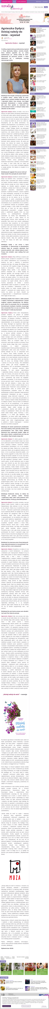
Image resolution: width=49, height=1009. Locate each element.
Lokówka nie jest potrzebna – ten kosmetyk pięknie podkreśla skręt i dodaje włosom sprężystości (41, 136)
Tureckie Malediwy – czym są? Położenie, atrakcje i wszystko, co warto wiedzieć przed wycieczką (41, 109)
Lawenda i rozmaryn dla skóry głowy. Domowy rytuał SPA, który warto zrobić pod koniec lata (41, 124)
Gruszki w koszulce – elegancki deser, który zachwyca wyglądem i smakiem (40, 181)
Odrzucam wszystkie (26, 1006)
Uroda (2, 12)
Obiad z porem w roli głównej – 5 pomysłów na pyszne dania (41, 168)
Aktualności (33, 66)
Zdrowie (6, 12)
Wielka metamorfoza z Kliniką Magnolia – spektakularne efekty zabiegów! (8, 958)
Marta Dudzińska (9, 38)
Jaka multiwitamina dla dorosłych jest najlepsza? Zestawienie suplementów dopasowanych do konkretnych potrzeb (41, 70)
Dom (19, 12)
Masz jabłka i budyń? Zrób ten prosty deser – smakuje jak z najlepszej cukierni (41, 186)
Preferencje (44, 1006)
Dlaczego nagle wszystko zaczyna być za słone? (41, 59)
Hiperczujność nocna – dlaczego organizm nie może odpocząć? (41, 42)
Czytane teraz (4, 977)
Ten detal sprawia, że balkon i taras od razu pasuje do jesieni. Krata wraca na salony (41, 115)
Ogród (9, 12)
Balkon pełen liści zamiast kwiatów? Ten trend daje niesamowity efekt (6, 973)
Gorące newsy (37, 12)
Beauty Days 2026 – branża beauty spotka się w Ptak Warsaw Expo (41, 75)
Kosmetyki (31, 12)
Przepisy (13, 12)
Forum (46, 12)
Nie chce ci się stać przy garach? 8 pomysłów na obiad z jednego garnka (41, 174)
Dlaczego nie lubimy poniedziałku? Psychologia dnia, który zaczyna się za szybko (41, 97)
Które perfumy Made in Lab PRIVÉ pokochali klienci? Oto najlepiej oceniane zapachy (41, 129)
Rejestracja (38, 1)
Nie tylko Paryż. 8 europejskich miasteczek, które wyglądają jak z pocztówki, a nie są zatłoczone (41, 30)
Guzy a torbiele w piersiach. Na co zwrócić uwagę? (41, 81)
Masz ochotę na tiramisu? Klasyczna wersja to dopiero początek (41, 150)
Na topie (43, 12)
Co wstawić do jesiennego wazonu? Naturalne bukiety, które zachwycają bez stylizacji (41, 54)
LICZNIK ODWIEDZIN (21, 1)
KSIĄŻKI (14, 1)
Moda (16, 12)
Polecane (3, 961)
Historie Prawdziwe (25, 12)
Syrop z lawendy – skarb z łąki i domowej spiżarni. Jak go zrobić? (41, 36)
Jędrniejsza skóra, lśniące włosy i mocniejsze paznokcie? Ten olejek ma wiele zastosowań (41, 142)
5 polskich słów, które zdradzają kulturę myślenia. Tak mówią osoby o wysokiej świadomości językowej (42, 972)
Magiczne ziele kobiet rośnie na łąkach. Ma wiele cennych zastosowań (30, 973)
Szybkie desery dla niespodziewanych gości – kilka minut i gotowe (41, 162)
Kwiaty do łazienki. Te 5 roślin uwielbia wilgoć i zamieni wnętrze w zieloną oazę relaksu (18, 972)
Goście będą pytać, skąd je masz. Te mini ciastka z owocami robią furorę (41, 156)
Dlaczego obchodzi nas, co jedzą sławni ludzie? (41, 47)
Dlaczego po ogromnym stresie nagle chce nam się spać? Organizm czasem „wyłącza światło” (41, 88)
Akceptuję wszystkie (6, 1006)
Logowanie (45, 1)
